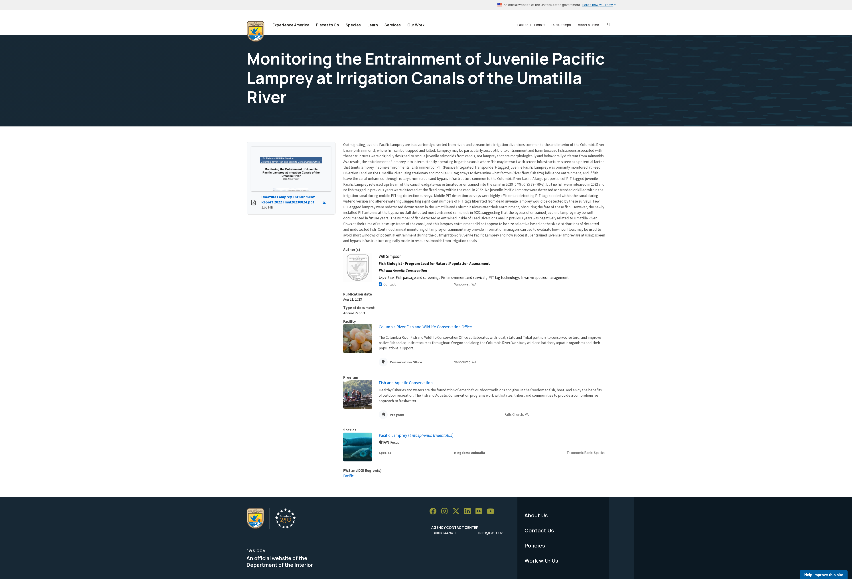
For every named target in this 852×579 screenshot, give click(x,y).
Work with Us (541, 560)
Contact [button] (389, 284)
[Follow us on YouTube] (492, 511)
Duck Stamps (561, 25)
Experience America (290, 25)
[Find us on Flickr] (480, 511)
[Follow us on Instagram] (446, 511)
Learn (372, 25)
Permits (540, 25)
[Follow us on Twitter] (457, 511)
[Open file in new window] (253, 203)
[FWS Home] (255, 31)
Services (393, 25)
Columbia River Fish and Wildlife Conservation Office (425, 326)
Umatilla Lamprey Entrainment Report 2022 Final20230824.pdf (288, 200)
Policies (535, 545)
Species (353, 25)
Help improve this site (823, 574)
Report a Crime (588, 25)
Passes (522, 25)
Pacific (348, 475)
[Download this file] (325, 202)
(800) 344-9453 (445, 533)
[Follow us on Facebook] (434, 511)
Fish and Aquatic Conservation (406, 382)
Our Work (415, 25)
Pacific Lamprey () (416, 435)
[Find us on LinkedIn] (469, 511)
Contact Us (539, 530)
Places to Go (327, 25)
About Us (536, 515)
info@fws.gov (490, 533)
